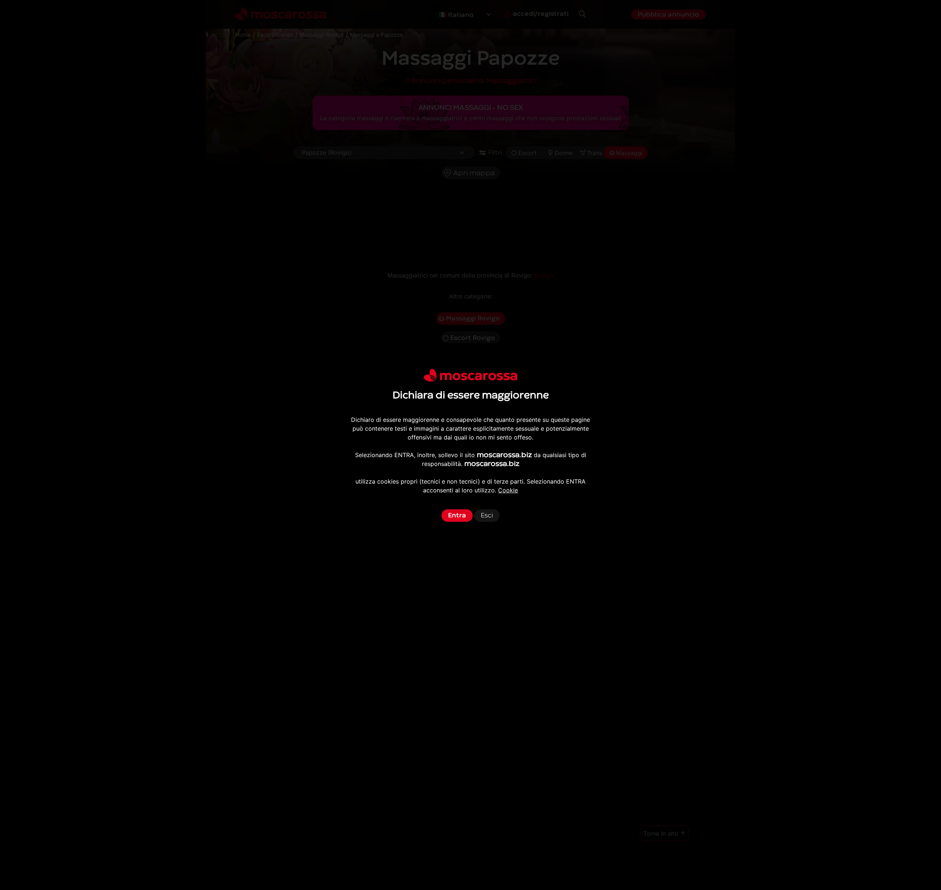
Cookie (508, 490)
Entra (457, 515)
